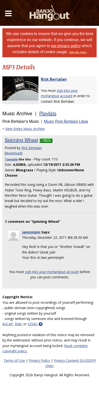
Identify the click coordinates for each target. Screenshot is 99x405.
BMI (18, 324)
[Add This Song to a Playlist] (45, 139)
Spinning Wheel (21, 139)
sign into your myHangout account (52, 271)
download (13, 153)
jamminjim (31, 232)
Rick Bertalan (54, 79)
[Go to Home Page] (49, 13)
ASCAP (7, 324)
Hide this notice (78, 52)
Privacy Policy (39, 360)
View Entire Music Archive (25, 128)
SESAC (33, 324)
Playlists (47, 113)
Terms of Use (14, 360)
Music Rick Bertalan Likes (66, 121)
